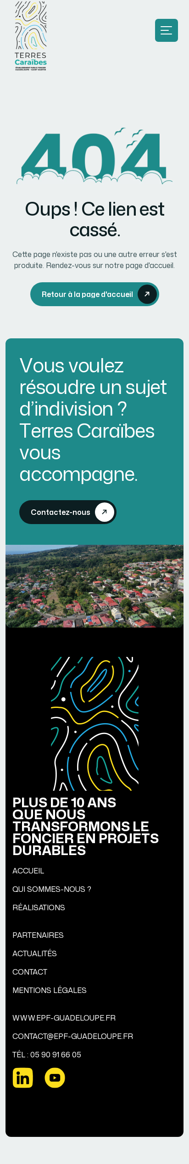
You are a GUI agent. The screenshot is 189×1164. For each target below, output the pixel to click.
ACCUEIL (28, 871)
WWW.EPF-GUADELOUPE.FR (64, 1018)
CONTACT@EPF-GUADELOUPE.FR (72, 1036)
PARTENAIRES (38, 935)
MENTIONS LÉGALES (49, 990)
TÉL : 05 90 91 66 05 (46, 1055)
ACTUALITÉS (34, 953)
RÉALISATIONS (38, 907)
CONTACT (29, 972)
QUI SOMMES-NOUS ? (51, 889)
